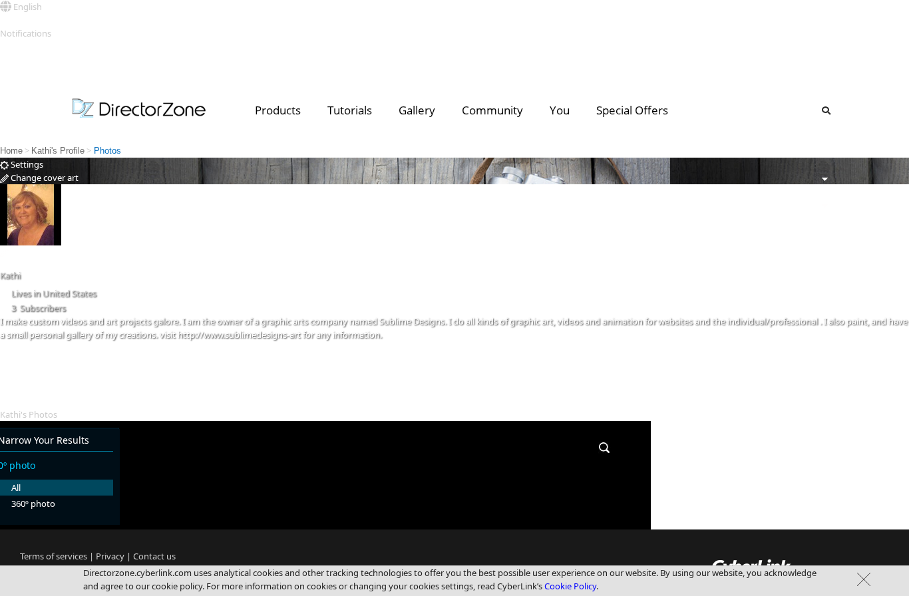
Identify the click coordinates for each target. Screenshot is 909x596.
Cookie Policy (570, 586)
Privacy (110, 556)
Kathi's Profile (58, 151)
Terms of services (53, 556)
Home (11, 151)
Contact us (154, 556)
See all (12, 47)
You (560, 110)
